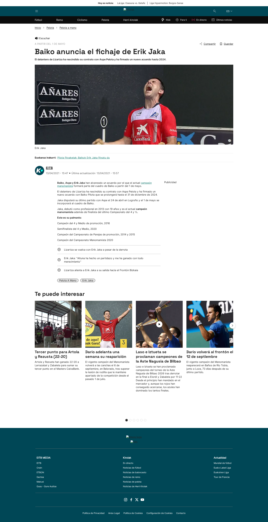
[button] (232, 325)
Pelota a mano (67, 280)
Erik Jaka (87, 280)
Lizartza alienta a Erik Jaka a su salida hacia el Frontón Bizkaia (101, 270)
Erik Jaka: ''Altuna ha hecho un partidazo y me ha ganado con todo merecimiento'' (103, 260)
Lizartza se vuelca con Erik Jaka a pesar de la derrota (96, 249)
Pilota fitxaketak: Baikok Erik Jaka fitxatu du (83, 157)
